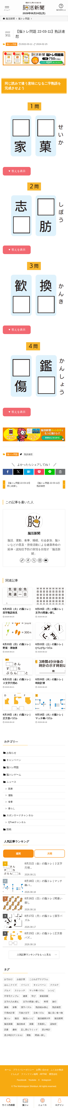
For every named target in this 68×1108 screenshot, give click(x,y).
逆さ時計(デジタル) (13, 1035)
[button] (7, 7)
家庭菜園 (44, 996)
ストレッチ (20, 990)
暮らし (11, 808)
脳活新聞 (34, 533)
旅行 (54, 1001)
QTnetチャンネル (17, 822)
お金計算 (21, 979)
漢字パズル (26, 1007)
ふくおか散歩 (57, 1070)
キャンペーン (13, 760)
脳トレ (7, 1018)
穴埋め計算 (9, 1013)
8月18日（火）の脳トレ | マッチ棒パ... (43, 883)
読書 (6, 1029)
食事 (10, 802)
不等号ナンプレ (11, 996)
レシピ (51, 990)
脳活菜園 (8, 1024)
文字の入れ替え (11, 1001)
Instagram (46, 1080)
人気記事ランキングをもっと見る (35, 954)
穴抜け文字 (24, 1013)
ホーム (8, 1070)
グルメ (7, 990)
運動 (10, 795)
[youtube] (46, 560)
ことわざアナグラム (38, 979)
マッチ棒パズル (36, 990)
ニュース (11, 781)
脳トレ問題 (11, 44)
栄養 (15, 1007)
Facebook (21, 1080)
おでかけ (8, 979)
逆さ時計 (46, 1029)
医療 (10, 789)
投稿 (8, 829)
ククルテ (54, 985)
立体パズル (38, 1013)
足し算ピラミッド (29, 1029)
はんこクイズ (10, 985)
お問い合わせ (42, 1070)
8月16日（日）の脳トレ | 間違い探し (43, 900)
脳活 (17, 1018)
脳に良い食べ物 (55, 1013)
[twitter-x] (34, 560)
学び (33, 996)
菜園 (31, 1024)
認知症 (53, 1024)
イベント (25, 985)
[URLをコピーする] (60, 472)
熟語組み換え (42, 1007)
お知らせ (11, 752)
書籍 (6, 1007)
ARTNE (43, 1074)
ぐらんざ (15, 1074)
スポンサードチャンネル (19, 815)
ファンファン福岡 (29, 1074)
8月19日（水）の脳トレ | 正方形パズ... (43, 935)
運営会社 (53, 1074)
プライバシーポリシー (23, 1070)
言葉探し (42, 1024)
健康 (25, 996)
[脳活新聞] (34, 5)
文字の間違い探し (31, 1001)
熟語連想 (28, 454)
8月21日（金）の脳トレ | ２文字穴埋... (43, 865)
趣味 (15, 1029)
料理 (46, 1001)
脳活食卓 (21, 1024)
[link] (22, 560)
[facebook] (28, 560)
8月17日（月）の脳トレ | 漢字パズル (43, 917)
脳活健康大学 (44, 1018)
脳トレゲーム (13, 774)
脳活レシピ (28, 1018)
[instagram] (40, 560)
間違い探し (40, 1035)
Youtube (32, 1080)
